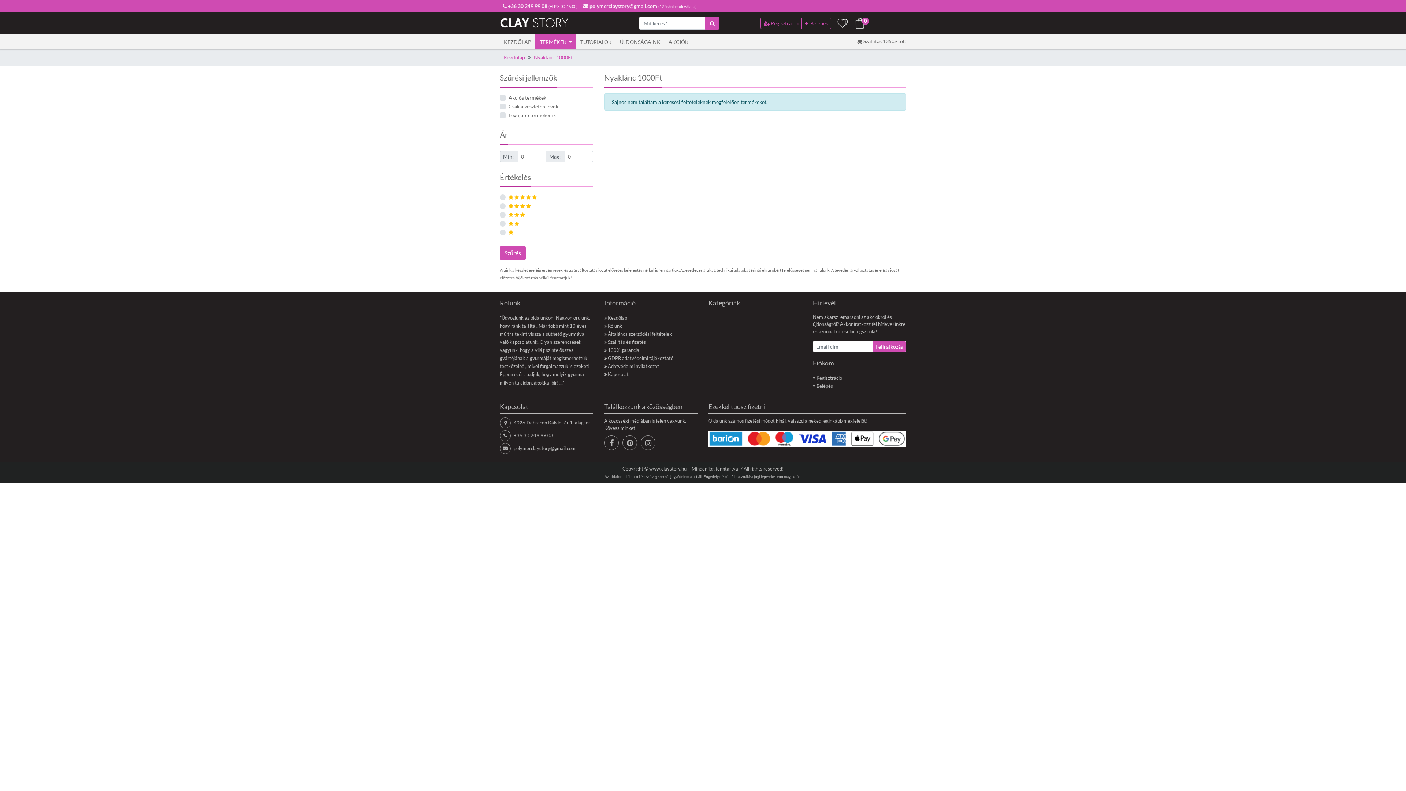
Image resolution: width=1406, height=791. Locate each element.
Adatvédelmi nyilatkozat (633, 366)
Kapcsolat (618, 374)
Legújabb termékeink (532, 115)
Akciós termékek (527, 97)
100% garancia (623, 350)
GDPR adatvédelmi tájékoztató (640, 358)
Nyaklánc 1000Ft (553, 57)
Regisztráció (829, 378)
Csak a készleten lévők (533, 106)
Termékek (554, 42)
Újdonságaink (640, 42)
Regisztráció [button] (784, 23)
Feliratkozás (889, 346)
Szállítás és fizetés (627, 342)
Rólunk (615, 326)
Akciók (679, 42)
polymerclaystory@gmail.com (545, 448)
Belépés (825, 386)
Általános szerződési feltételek (640, 334)
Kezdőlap (517, 42)
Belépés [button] (818, 23)
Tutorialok (596, 42)
